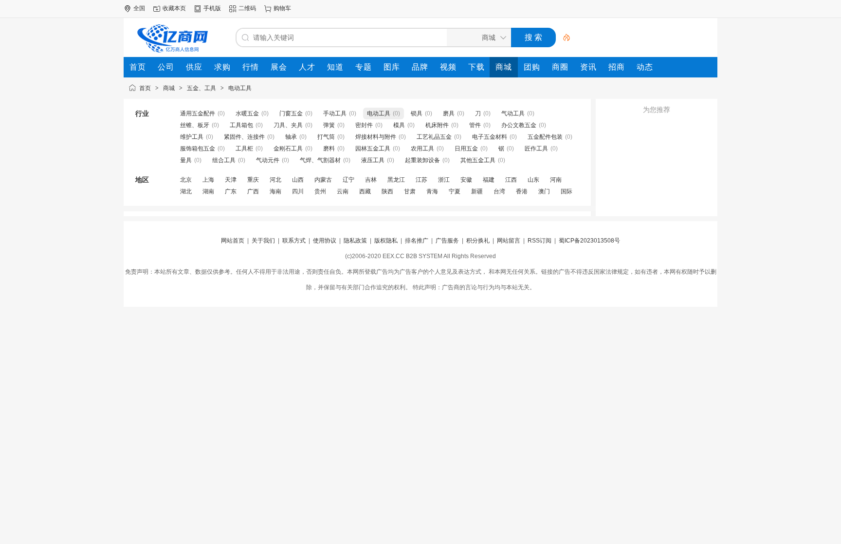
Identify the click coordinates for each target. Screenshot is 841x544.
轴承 (291, 136)
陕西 (387, 191)
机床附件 (437, 125)
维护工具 (191, 136)
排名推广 (416, 240)
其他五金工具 (477, 160)
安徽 (466, 179)
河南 (556, 179)
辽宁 (348, 179)
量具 (186, 160)
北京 (186, 179)
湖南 (208, 191)
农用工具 (422, 148)
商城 (169, 88)
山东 (533, 179)
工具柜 (244, 148)
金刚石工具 (288, 148)
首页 (145, 88)
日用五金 (466, 148)
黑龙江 (396, 179)
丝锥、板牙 (194, 125)
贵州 (320, 191)
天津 (231, 179)
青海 (432, 191)
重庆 (253, 179)
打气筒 (326, 136)
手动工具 (335, 113)
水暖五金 (247, 113)
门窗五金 (291, 113)
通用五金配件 (197, 113)
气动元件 (267, 160)
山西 (298, 179)
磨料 (329, 148)
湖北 (186, 191)
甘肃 (410, 191)
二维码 (247, 8)
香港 (522, 191)
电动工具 (240, 88)
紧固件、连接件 (244, 136)
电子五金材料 (489, 136)
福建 (488, 179)
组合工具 (224, 160)
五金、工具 (201, 88)
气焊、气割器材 (320, 160)
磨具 (449, 113)
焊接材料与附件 (375, 136)
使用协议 (324, 240)
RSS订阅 (539, 240)
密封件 (364, 125)
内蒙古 (323, 179)
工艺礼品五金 (434, 136)
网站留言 (508, 240)
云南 (342, 191)
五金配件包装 (545, 136)
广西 (253, 191)
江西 (511, 179)
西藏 (365, 191)
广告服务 (447, 240)
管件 (475, 125)
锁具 (416, 113)
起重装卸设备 (422, 160)
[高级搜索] (563, 37)
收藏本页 (174, 8)
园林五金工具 (372, 148)
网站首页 (232, 240)
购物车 (282, 8)
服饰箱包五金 (197, 148)
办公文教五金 (518, 125)
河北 (275, 179)
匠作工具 (536, 148)
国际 (566, 191)
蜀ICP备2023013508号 (589, 240)
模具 (399, 125)
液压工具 (372, 160)
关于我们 (263, 240)
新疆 (477, 191)
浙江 (444, 179)
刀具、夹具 (288, 125)
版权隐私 (386, 240)
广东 (231, 191)
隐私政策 (355, 240)
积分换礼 (478, 240)
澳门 (544, 191)
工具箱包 (241, 125)
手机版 (212, 8)
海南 (275, 191)
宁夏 (454, 191)
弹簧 (329, 125)
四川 (298, 191)
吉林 (371, 179)
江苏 (421, 179)
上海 (208, 179)
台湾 (499, 191)
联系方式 (294, 240)
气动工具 (513, 113)
